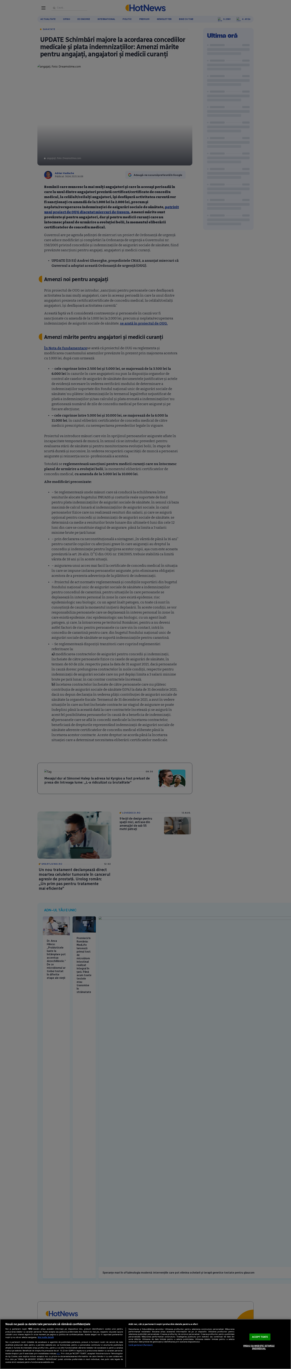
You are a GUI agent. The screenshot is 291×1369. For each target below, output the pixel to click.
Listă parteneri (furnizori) (140, 1345)
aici (58, 1353)
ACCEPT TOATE (260, 1336)
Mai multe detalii (46, 1337)
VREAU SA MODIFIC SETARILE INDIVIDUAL (258, 1347)
